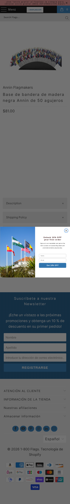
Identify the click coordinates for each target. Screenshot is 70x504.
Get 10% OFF (52, 265)
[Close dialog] (66, 231)
